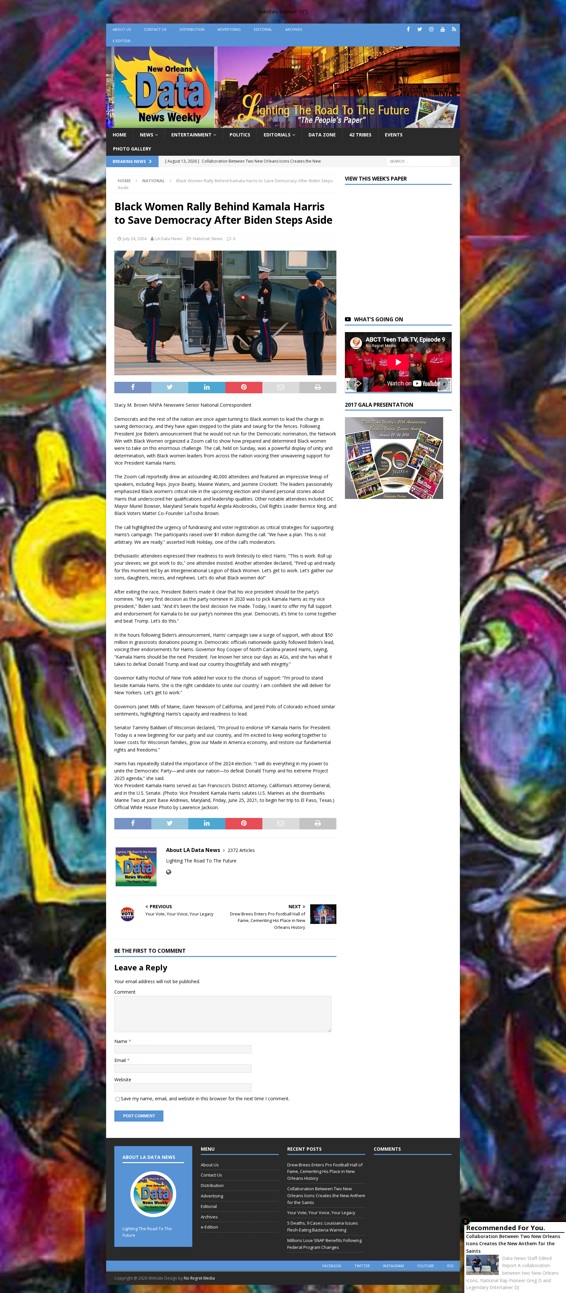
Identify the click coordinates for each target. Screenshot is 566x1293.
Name (121, 1041)
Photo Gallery (132, 149)
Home (119, 135)
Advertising (229, 29)
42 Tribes (360, 135)
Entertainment (191, 135)
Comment (125, 992)
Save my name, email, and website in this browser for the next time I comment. (205, 1098)
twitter (362, 1265)
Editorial (263, 29)
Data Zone (322, 135)
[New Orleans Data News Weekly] (283, 124)
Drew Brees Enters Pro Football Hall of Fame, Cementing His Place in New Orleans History (325, 1171)
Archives (293, 29)
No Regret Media (199, 1278)
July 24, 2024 (134, 238)
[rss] (454, 29)
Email (120, 1060)
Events (394, 135)
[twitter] (419, 29)
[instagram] (431, 29)
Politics (240, 135)
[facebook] (408, 29)
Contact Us (155, 29)
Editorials (277, 135)
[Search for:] (419, 161)
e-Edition (121, 40)
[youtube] (442, 29)
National (201, 238)
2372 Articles (241, 850)
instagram (393, 1265)
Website (122, 1079)
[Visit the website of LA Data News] (168, 872)
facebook (331, 1265)
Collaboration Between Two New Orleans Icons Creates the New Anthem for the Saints (513, 1243)
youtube (425, 1265)
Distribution (191, 29)
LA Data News (168, 238)
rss (450, 1265)
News (146, 135)
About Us (122, 29)
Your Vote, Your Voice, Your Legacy (321, 1212)
